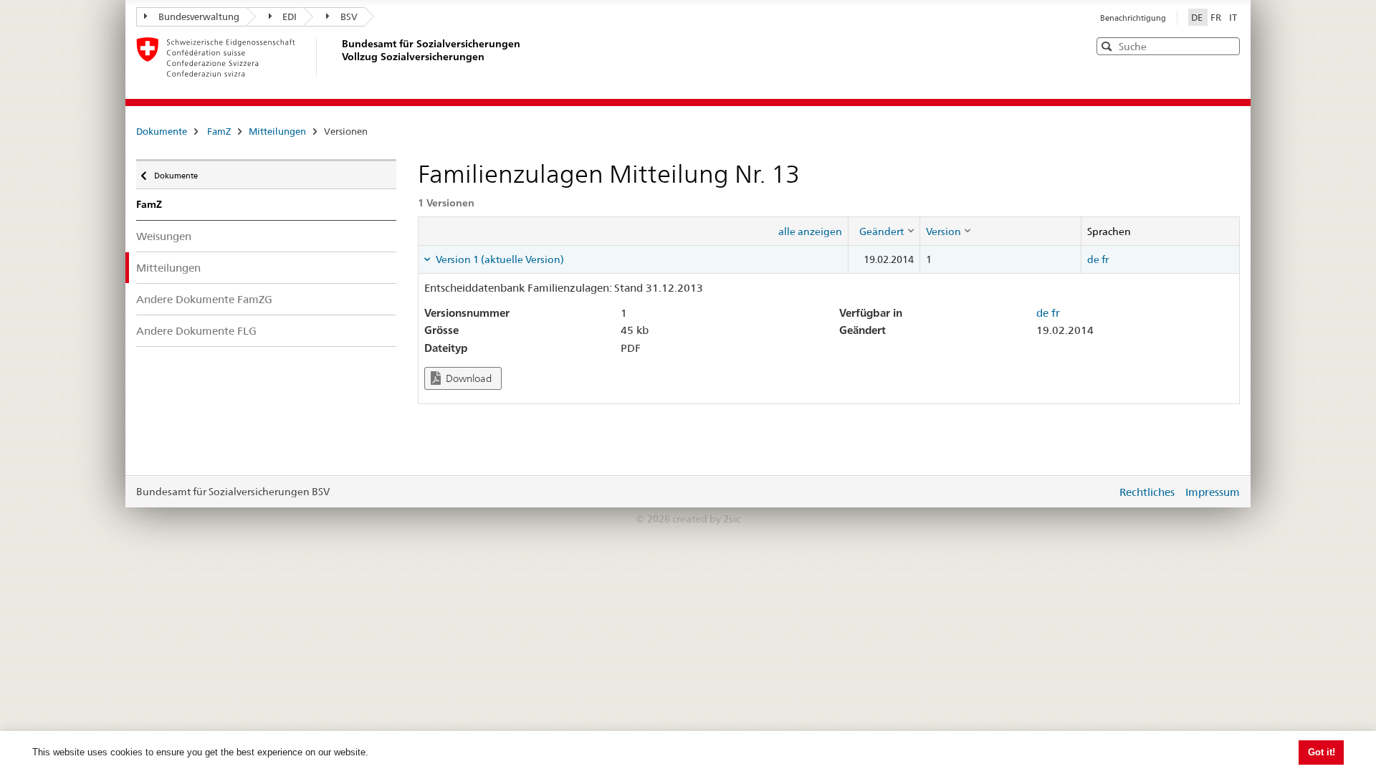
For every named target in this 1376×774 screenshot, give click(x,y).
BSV (349, 16)
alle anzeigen (810, 231)
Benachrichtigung (1133, 18)
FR (1216, 17)
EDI (289, 16)
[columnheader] (883, 230)
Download (468, 378)
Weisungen (163, 236)
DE (1198, 17)
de (1093, 259)
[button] (1228, 45)
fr (1105, 259)
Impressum (1212, 492)
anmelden (1095, 491)
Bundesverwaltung (198, 16)
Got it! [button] (1321, 752)
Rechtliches (1147, 492)
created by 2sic (706, 519)
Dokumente (161, 131)
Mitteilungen (277, 131)
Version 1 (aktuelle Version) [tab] (499, 259)
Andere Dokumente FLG (196, 331)
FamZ (219, 131)
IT (1233, 17)
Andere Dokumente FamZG (204, 299)
